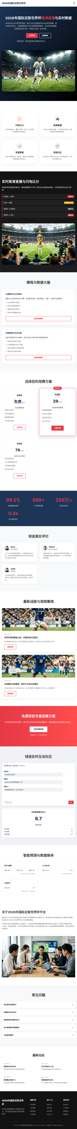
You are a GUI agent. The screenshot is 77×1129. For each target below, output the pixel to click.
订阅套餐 (32, 1114)
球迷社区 (49, 1108)
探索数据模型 (38, 357)
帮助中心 (49, 1104)
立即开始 (20, 427)
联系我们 (66, 1114)
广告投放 (66, 1108)
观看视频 (10, 694)
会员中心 (49, 1114)
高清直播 (32, 1104)
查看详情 (10, 647)
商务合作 (66, 1104)
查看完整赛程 (38, 319)
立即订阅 (57, 428)
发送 (71, 802)
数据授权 (66, 1111)
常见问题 (49, 1111)
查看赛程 (45, 35)
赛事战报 (32, 1111)
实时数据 (32, 1108)
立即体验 (32, 35)
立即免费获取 (38, 729)
